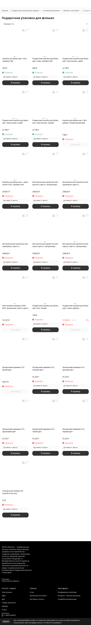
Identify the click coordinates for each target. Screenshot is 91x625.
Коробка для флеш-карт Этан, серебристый (14, 59)
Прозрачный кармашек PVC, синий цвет (43, 430)
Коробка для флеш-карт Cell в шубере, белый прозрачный (74, 121)
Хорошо (6, 621)
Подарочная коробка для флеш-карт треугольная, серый (75, 59)
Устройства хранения (51, 10)
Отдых (4, 610)
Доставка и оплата (37, 599)
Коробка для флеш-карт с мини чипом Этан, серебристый (15, 183)
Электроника (7, 592)
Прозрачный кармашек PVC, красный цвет (73, 368)
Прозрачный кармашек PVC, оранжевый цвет (13, 430)
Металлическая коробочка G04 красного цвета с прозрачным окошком (45, 183)
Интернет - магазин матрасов (69, 596)
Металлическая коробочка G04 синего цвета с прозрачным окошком (45, 245)
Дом (3, 599)
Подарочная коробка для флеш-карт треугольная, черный (45, 121)
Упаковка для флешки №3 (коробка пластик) (12, 492)
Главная (5, 10)
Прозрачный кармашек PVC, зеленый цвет (43, 368)
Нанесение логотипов (38, 596)
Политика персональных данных (10, 580)
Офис (4, 596)
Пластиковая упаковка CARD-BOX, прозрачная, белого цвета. (15, 306)
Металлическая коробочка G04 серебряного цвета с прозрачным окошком (15, 245)
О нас (32, 592)
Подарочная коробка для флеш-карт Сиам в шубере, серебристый (75, 306)
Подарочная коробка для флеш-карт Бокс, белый (45, 306)
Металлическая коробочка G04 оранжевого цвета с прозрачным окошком (75, 183)
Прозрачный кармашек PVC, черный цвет (73, 430)
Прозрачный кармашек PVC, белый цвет (13, 368)
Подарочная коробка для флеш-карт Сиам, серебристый (45, 59)
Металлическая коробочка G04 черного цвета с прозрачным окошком (75, 245)
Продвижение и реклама (67, 592)
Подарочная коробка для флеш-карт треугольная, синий (15, 121)
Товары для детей (9, 603)
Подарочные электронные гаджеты (25, 10)
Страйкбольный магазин (67, 599)
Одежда (5, 606)
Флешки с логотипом (71, 10)
